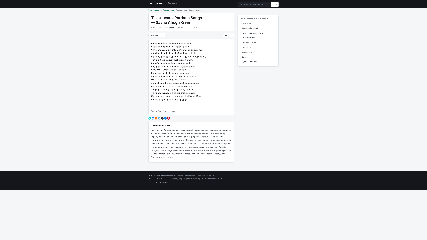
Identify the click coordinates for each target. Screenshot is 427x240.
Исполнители (173, 3)
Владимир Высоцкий (250, 28)
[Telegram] (159, 118)
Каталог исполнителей (158, 182)
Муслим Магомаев (249, 62)
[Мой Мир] (165, 118)
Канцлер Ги (246, 47)
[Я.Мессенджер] (149, 118)
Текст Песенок (156, 3)
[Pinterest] (168, 118)
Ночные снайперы (249, 38)
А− (226, 35)
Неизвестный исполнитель (252, 33)
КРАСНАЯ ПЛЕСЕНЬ (250, 43)
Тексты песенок (154, 10)
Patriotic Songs (168, 10)
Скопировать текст (157, 35)
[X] (162, 118)
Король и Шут (247, 52)
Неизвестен (246, 23)
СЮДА (223, 178)
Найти (274, 4)
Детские (245, 57)
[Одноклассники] (156, 118)
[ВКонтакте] (153, 118)
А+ (231, 35)
